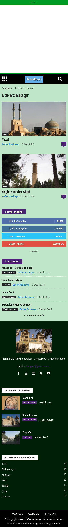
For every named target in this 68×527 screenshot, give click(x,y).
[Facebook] (19, 373)
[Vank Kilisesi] (11, 420)
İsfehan (6, 496)
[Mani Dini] (11, 403)
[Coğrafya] (11, 437)
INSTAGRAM (49, 513)
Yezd (5, 134)
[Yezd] (34, 119)
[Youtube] (49, 373)
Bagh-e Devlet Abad (16, 192)
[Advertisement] (34, 39)
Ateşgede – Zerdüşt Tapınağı (17, 267)
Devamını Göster (33, 315)
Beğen (60, 221)
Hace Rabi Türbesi (12, 280)
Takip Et (59, 228)
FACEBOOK (33, 513)
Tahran (5, 485)
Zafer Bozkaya (10, 144)
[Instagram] (27, 373)
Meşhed (6, 284)
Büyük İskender (10, 309)
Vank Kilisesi (29, 415)
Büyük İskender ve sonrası (16, 304)
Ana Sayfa (7, 88)
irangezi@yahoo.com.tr (38, 366)
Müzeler (6, 475)
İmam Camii (8, 292)
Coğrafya (27, 432)
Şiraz (4, 491)
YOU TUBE (17, 513)
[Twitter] (42, 373)
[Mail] (34, 373)
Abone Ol (58, 243)
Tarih (4, 464)
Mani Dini (27, 397)
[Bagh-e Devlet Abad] (34, 171)
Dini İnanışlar (9, 272)
